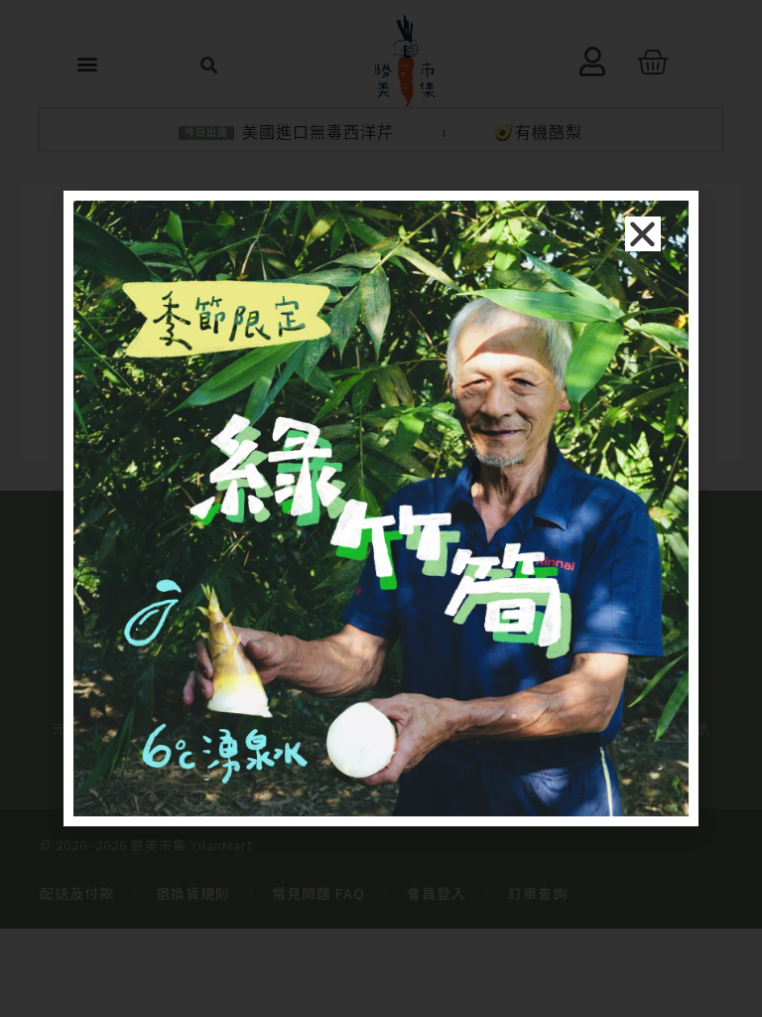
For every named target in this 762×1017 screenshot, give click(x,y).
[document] (381, 508)
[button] (643, 234)
